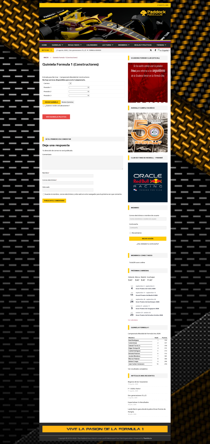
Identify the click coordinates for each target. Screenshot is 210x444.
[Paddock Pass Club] (105, 41)
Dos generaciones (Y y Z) (137, 395)
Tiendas (160, 45)
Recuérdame (137, 233)
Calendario (92, 45)
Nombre (45, 173)
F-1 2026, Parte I (134, 389)
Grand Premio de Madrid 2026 (147, 295)
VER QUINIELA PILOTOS (56, 117)
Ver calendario (133, 320)
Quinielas (56, 45)
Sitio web (45, 187)
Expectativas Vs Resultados (138, 402)
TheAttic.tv (147, 438)
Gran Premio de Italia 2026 (145, 288)
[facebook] (155, 50)
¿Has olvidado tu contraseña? (148, 244)
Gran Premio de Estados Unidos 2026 (149, 315)
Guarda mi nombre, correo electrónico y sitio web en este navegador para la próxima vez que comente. (83, 194)
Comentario (46, 154)
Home (44, 45)
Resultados (73, 45)
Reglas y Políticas (143, 45)
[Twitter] (151, 50)
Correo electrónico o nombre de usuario (144, 215)
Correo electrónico (49, 180)
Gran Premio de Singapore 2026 (147, 308)
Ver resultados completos (138, 369)
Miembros (122, 45)
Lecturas (106, 45)
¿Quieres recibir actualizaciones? (57, 106)
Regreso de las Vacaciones (138, 382)
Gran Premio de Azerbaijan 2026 (147, 302)
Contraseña (133, 224)
